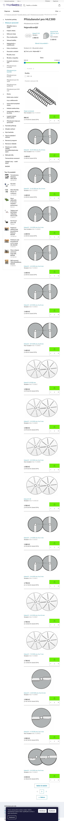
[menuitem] (7, 11)
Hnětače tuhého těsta (13, 108)
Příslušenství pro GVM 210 (13, 90)
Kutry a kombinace (12, 48)
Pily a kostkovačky (12, 37)
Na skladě (30, 68)
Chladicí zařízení (10, 129)
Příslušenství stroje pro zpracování (13, 121)
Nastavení (12, 817)
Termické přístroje (10, 126)
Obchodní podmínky (9, 1)
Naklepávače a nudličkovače (11, 44)
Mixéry (9, 94)
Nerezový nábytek (10, 144)
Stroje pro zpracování (11, 23)
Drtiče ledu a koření (12, 97)
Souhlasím (52, 811)
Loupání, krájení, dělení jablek (11, 117)
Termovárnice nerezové (12, 158)
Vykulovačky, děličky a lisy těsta (13, 112)
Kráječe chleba (11, 31)
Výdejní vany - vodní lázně (11, 162)
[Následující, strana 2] (42, 792)
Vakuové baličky (11, 40)
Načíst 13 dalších (42, 786)
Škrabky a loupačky (12, 58)
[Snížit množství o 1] (50, 121)
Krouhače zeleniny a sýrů (12, 61)
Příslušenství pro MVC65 (11, 76)
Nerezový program (11, 140)
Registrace (55, 1)
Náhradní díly (9, 155)
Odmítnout (42, 811)
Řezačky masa (11, 55)
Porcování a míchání (12, 51)
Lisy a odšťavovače (12, 100)
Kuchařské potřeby (11, 19)
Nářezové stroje (11, 34)
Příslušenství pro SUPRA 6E (11, 85)
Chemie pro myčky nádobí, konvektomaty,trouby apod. (11, 149)
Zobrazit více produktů (41, 43)
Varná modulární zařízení (10, 136)
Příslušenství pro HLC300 (11, 71)
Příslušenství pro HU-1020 (13, 80)
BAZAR (7, 166)
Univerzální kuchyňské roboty (13, 104)
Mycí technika (9, 132)
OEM (29, 76)
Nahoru (42, 797)
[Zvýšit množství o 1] (58, 121)
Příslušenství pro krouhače (11, 66)
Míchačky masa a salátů (12, 26)
